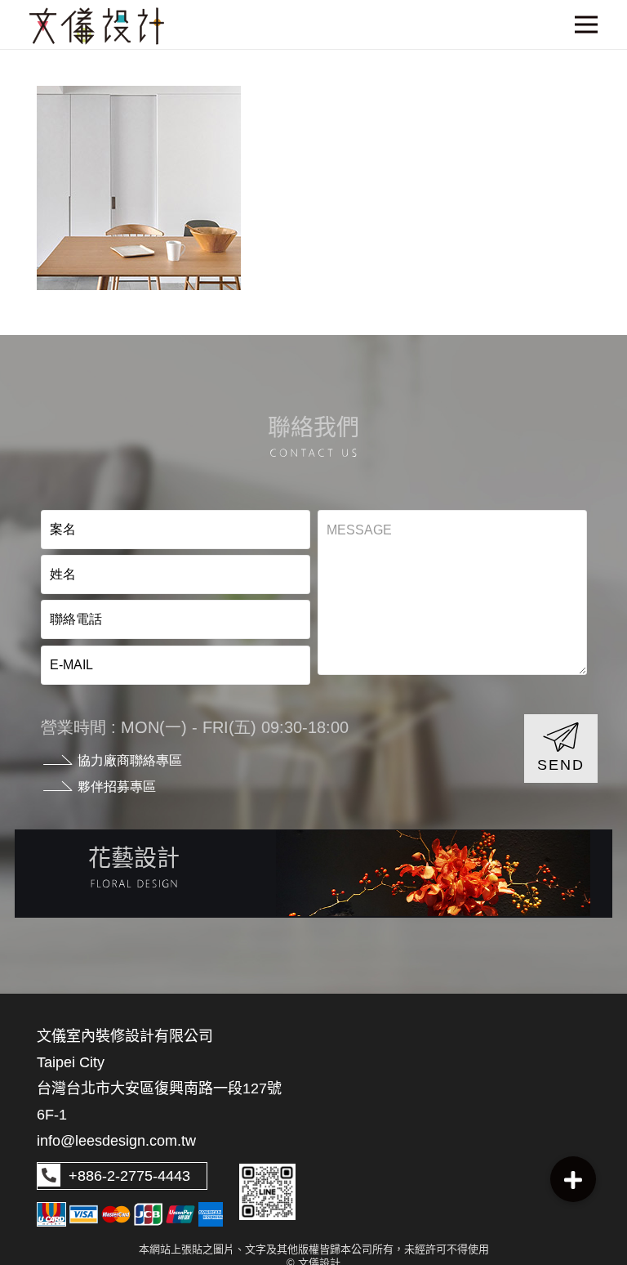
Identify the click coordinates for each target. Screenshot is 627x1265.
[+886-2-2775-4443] (49, 1176)
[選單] (586, 24)
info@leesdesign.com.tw (116, 1141)
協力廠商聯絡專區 (130, 760)
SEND (560, 765)
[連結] (313, 873)
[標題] (96, 26)
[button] (573, 1179)
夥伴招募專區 (117, 786)
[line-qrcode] (267, 1192)
